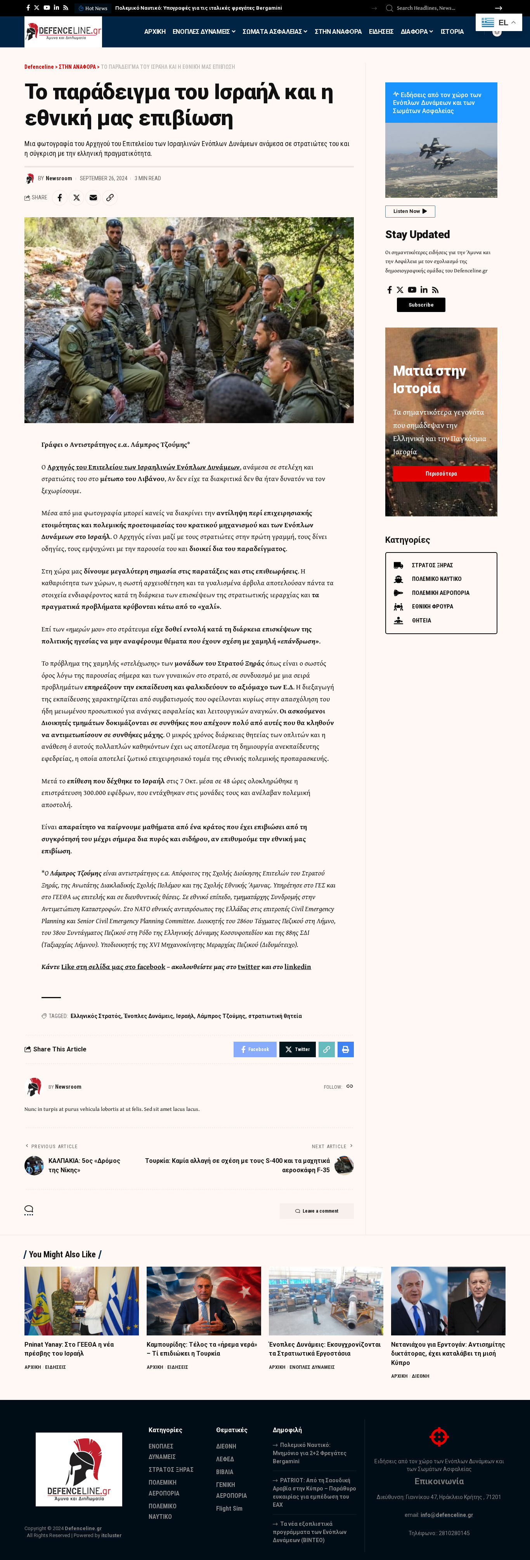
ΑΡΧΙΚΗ (32, 1367)
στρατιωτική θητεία (275, 1016)
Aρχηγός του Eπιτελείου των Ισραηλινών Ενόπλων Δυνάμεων (143, 467)
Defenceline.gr (83, 1528)
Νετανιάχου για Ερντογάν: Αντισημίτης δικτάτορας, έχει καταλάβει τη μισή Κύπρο (448, 1353)
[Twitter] (37, 8)
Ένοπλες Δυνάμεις (148, 1016)
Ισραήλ (185, 1016)
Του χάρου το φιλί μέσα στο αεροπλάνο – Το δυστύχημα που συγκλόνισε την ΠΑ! (212, 8)
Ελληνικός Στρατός (96, 1016)
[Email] (93, 198)
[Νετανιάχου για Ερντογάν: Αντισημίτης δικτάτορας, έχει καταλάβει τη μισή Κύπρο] (448, 1301)
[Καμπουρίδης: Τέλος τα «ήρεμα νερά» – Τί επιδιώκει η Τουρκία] (204, 1301)
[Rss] (66, 8)
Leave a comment (320, 1211)
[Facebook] (28, 8)
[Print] (346, 1049)
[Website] (350, 1087)
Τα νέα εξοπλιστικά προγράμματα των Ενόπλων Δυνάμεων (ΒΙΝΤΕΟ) (309, 1532)
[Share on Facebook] (60, 198)
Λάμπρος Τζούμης (221, 1016)
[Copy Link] (110, 198)
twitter (249, 966)
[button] (374, 8)
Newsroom (59, 178)
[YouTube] (47, 8)
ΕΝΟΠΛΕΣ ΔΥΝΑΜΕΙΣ (312, 1367)
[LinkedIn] (56, 8)
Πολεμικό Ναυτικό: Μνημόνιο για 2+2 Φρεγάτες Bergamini (309, 1453)
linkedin (297, 966)
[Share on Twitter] (76, 198)
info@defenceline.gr (447, 1515)
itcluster (111, 1535)
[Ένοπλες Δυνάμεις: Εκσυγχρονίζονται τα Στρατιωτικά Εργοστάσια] (326, 1301)
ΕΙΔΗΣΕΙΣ (55, 1367)
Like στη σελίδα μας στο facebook (113, 966)
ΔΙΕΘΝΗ (421, 1376)
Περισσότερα (441, 474)
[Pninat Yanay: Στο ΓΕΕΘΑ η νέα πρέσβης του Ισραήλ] (81, 1301)
